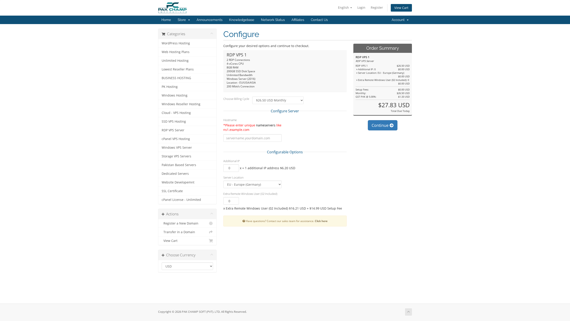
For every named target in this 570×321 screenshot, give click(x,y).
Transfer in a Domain (178, 232)
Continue (381, 125)
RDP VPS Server (173, 130)
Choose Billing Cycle (236, 99)
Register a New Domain (180, 223)
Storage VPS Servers (176, 156)
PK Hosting (170, 87)
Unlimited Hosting (175, 61)
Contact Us (319, 20)
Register (377, 7)
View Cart (401, 8)
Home (166, 20)
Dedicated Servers (175, 174)
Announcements (209, 20)
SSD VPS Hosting (174, 121)
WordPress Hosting (176, 43)
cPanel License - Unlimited (181, 200)
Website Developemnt (178, 182)
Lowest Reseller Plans (178, 69)
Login (361, 7)
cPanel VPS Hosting (176, 139)
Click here (321, 221)
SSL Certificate (172, 191)
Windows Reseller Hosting (181, 104)
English (344, 7)
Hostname (230, 120)
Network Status (273, 20)
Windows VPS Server (177, 148)
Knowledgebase (241, 20)
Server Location (233, 177)
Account (399, 20)
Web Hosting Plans (175, 52)
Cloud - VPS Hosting (176, 113)
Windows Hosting (174, 95)
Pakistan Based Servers (179, 165)
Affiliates (297, 20)
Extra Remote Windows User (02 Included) (250, 194)
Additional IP (231, 161)
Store (183, 20)
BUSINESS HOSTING (176, 78)
